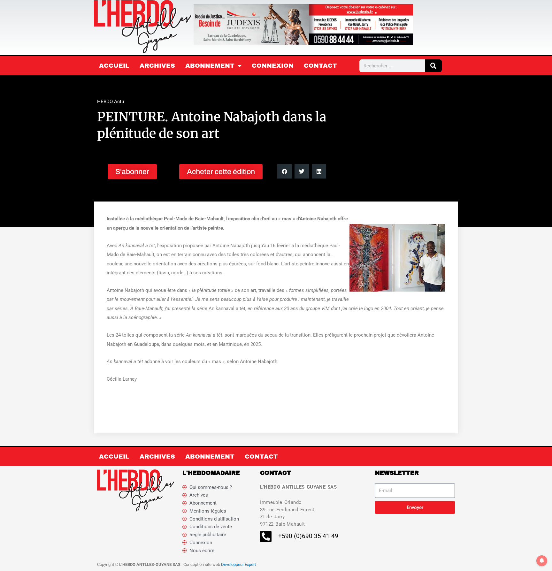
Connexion (273, 65)
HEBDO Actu (110, 101)
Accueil (114, 65)
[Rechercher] (433, 65)
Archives (157, 65)
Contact (320, 65)
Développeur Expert (238, 564)
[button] (284, 171)
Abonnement (209, 65)
